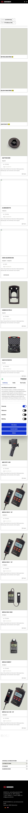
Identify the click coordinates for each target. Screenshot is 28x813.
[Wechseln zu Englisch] (8, 807)
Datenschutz (14, 805)
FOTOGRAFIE (5, 766)
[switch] (24, 410)
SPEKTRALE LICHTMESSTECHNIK (9, 760)
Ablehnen (14, 433)
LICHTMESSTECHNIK (6, 763)
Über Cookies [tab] (23, 382)
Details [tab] (14, 382)
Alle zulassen (14, 425)
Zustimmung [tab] (5, 382)
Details (24, 173)
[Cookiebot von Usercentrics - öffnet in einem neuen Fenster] (20, 379)
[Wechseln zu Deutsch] (5, 807)
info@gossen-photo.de (8, 797)
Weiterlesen (6, 275)
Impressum (5, 805)
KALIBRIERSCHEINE (6, 769)
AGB (10, 805)
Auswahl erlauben (14, 429)
